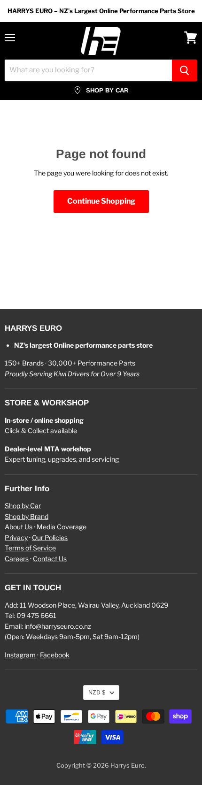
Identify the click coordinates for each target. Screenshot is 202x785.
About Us (18, 527)
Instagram (20, 655)
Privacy (16, 537)
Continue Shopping (101, 201)
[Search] (184, 70)
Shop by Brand (26, 516)
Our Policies (50, 537)
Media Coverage (61, 527)
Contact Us (50, 559)
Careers (17, 559)
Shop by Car (23, 506)
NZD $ (96, 692)
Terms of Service (30, 548)
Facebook (55, 655)
